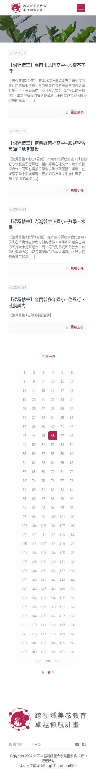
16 (53, 391)
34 (53, 418)
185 (62, 643)
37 (24, 427)
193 (38, 661)
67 (24, 472)
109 (24, 535)
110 (33, 535)
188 (34, 652)
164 (34, 616)
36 (71, 418)
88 (53, 499)
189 (43, 652)
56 (34, 454)
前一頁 (50, 356)
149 (62, 589)
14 (34, 391)
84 (71, 490)
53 (62, 445)
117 (43, 544)
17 (62, 391)
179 (62, 634)
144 (71, 580)
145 (24, 589)
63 (43, 463)
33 (43, 418)
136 (53, 571)
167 (62, 616)
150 (71, 589)
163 (24, 616)
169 (24, 625)
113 (62, 535)
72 (71, 472)
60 (71, 454)
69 (43, 472)
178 (53, 634)
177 (43, 634)
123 (43, 553)
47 (62, 436)
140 (34, 580)
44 (34, 436)
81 (43, 490)
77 (62, 481)
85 (24, 499)
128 (34, 562)
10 (53, 382)
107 (62, 526)
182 (34, 643)
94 (53, 508)
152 (34, 598)
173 (62, 625)
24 (71, 400)
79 (24, 490)
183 (43, 643)
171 (43, 625)
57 (43, 454)
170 (34, 625)
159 (43, 607)
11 (62, 382)
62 (34, 463)
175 (24, 634)
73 (24, 481)
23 (62, 400)
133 (24, 571)
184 (53, 643)
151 (24, 598)
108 (71, 526)
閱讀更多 (77, 112)
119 (62, 544)
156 (71, 598)
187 (24, 652)
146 (34, 589)
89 (62, 499)
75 (43, 481)
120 (71, 544)
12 (71, 382)
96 (71, 508)
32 (34, 418)
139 (24, 580)
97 (24, 517)
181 (24, 643)
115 (24, 544)
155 (62, 598)
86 (34, 499)
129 (43, 562)
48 (71, 436)
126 (71, 553)
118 (52, 544)
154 (53, 598)
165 (43, 616)
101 (62, 517)
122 (34, 553)
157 (24, 607)
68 (34, 472)
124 (53, 553)
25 (24, 409)
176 (34, 634)
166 (53, 616)
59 (62, 454)
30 (71, 409)
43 (24, 436)
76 (53, 481)
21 (43, 400)
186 (71, 643)
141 (43, 580)
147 (43, 589)
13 (24, 391)
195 (57, 661)
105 (43, 526)
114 (71, 535)
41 (62, 427)
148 (53, 589)
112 (52, 535)
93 (43, 508)
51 (43, 445)
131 (62, 562)
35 (62, 418)
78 (71, 481)
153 (43, 598)
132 (71, 562)
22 (53, 400)
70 (53, 472)
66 (71, 463)
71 (62, 472)
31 (24, 418)
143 (62, 580)
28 (53, 409)
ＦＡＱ (36, 744)
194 (48, 661)
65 (62, 463)
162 (71, 607)
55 (24, 454)
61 (24, 463)
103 (24, 526)
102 (71, 517)
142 (53, 580)
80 (34, 490)
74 (34, 481)
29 (62, 409)
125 (62, 553)
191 (62, 652)
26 (34, 409)
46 (53, 436)
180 (71, 634)
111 (43, 535)
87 (43, 499)
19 (24, 400)
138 (71, 571)
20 (34, 400)
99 (43, 517)
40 (53, 427)
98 (34, 517)
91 (24, 508)
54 (71, 445)
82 (53, 490)
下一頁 (46, 672)
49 (24, 445)
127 (24, 562)
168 (71, 616)
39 (43, 427)
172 (53, 625)
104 (34, 526)
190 (53, 652)
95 (62, 508)
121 (24, 553)
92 (34, 508)
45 (43, 436)
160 (53, 607)
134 (34, 571)
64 (53, 463)
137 (62, 571)
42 (71, 427)
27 (43, 409)
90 (71, 499)
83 (62, 490)
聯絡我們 (16, 744)
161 (62, 607)
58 (53, 454)
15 (43, 391)
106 (53, 526)
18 (71, 391)
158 (34, 607)
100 (53, 517)
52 (53, 445)
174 (71, 625)
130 (53, 562)
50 (34, 445)
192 (71, 652)
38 (34, 427)
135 (43, 571)
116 (33, 544)
